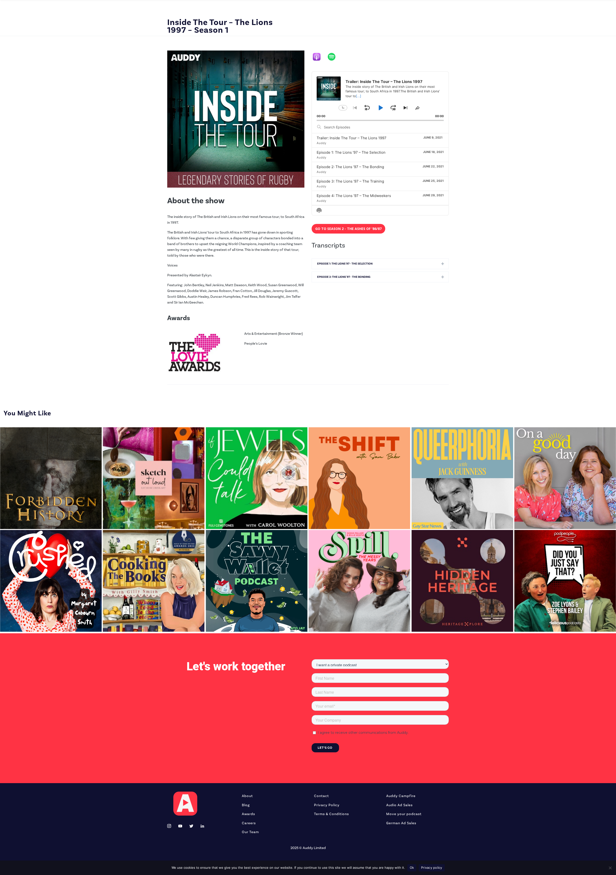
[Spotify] (334, 57)
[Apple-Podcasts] (319, 57)
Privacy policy (431, 867)
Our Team (250, 832)
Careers (249, 823)
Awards (248, 814)
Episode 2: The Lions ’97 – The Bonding (350, 167)
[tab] (380, 263)
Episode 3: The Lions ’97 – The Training (350, 181)
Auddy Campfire (401, 796)
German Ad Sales (401, 823)
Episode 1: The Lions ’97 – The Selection (351, 152)
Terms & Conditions (331, 814)
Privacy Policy (327, 805)
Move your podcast (404, 814)
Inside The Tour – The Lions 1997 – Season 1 (220, 26)
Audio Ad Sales (399, 805)
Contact (321, 796)
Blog (246, 805)
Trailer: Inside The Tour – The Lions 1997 (351, 138)
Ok (412, 867)
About (247, 796)
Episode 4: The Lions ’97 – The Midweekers (354, 195)
